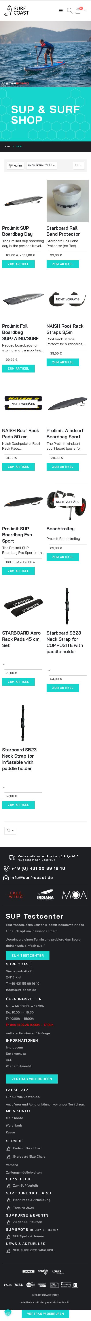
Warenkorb (14, 1125)
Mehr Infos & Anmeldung (31, 1200)
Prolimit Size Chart (27, 1148)
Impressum (14, 1047)
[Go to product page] (23, 201)
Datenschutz (16, 1054)
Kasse (10, 1132)
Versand (12, 1165)
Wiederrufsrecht (18, 1066)
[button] (62, 10)
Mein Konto (14, 1118)
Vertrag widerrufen (45, 1313)
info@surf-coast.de (21, 990)
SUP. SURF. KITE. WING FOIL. (34, 1250)
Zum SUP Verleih (25, 1186)
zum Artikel (18, 264)
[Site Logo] (16, 10)
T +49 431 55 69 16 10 (22, 984)
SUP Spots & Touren (28, 1236)
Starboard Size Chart (29, 1156)
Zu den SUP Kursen (27, 1222)
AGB (9, 1060)
